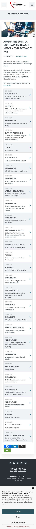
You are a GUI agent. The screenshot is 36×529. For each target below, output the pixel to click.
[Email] (7, 450)
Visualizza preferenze (18, 522)
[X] (22, 446)
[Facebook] (7, 446)
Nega (18, 517)
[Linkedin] (14, 446)
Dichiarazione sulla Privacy (21, 526)
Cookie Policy (9, 526)
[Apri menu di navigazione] (32, 5)
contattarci (7, 85)
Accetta (18, 511)
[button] (33, 488)
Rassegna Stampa (21, 56)
